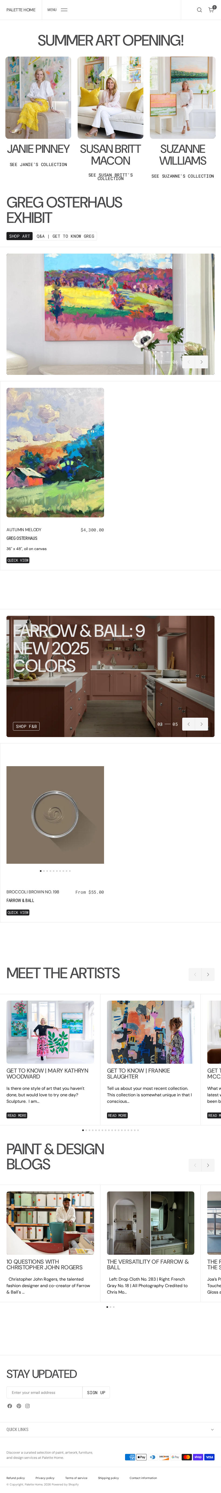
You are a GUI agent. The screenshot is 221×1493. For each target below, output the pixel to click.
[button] (57, 10)
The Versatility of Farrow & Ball (148, 1265)
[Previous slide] (188, 361)
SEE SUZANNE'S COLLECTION (182, 176)
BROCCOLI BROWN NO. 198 (32, 892)
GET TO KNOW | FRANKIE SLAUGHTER (138, 1074)
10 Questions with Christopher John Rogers (44, 1265)
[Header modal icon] (64, 10)
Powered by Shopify (65, 1484)
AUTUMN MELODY (24, 530)
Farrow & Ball (20, 900)
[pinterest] (19, 1406)
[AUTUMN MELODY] (55, 543)
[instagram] (27, 1406)
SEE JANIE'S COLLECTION (38, 164)
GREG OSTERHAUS (21, 538)
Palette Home (34, 1484)
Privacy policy (45, 1478)
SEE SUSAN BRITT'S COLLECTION (110, 176)
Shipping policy (108, 1478)
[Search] (199, 9)
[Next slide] (201, 361)
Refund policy (15, 1478)
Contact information (143, 1478)
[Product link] (55, 452)
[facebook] (9, 1406)
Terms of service (76, 1478)
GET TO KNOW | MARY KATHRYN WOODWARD (47, 1074)
